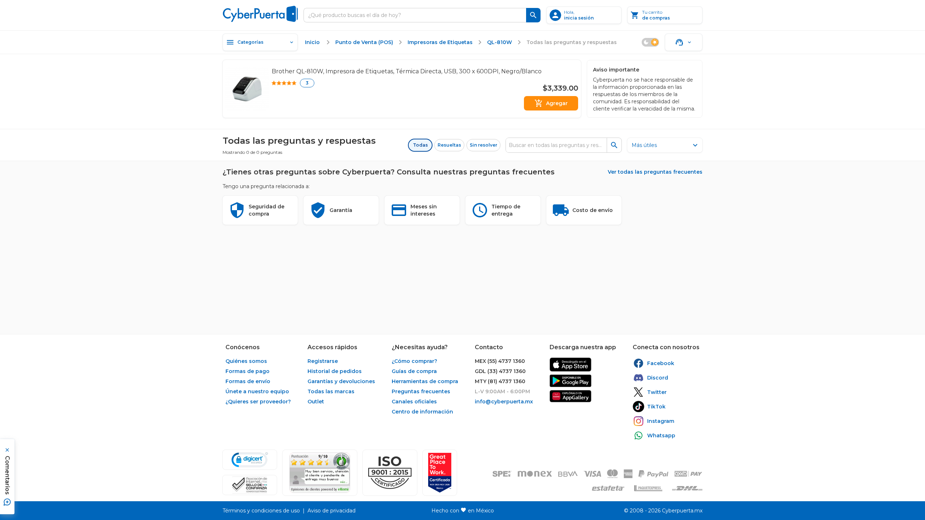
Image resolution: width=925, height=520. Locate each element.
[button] (390, 472)
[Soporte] (683, 42)
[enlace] (570, 365)
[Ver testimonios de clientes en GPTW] (440, 472)
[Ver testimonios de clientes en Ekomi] (320, 472)
